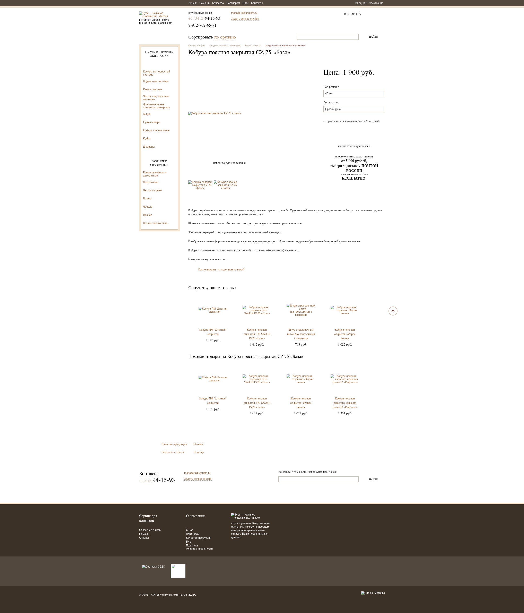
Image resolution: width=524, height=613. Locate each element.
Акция (146, 113)
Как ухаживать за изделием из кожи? (221, 269)
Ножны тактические (155, 223)
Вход (358, 3)
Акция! (193, 3)
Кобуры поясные (153, 64)
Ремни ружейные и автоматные (154, 174)
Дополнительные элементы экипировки (156, 106)
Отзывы (198, 444)
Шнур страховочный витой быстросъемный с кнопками (301, 334)
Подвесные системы (155, 81)
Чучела (147, 206)
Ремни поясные (152, 89)
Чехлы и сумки (152, 190)
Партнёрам (193, 533)
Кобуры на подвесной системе (156, 73)
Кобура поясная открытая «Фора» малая (345, 334)
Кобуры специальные (156, 130)
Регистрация (375, 3)
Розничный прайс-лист (160, 235)
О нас (189, 530)
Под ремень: (331, 86)
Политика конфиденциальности (199, 547)
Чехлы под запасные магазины (156, 98)
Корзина (352, 13)
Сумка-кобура (151, 122)
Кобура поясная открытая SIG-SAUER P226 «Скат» (257, 334)
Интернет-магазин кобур (172, 594)
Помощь (204, 3)
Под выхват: (331, 102)
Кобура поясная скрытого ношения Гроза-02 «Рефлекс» (345, 403)
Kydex (147, 138)
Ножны (147, 198)
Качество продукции (174, 444)
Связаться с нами (150, 530)
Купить (354, 130)
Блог (245, 3)
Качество (218, 3)
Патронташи (150, 182)
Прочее (147, 214)
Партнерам (233, 3)
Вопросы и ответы (173, 452)
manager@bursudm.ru (244, 12)
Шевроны (149, 146)
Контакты (257, 3)
